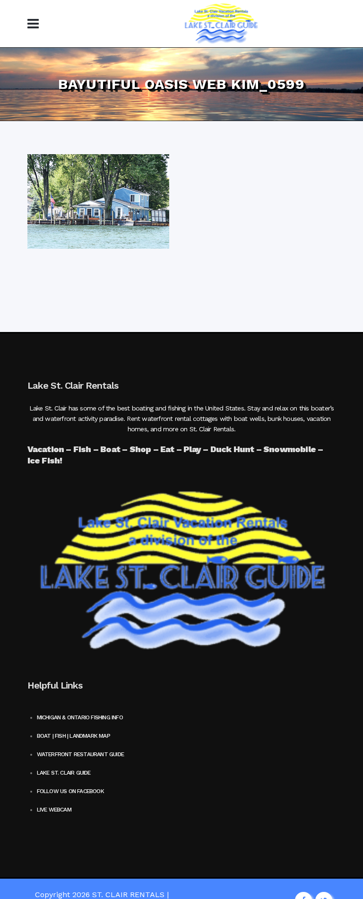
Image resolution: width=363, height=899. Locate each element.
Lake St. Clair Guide (64, 772)
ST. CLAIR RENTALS (128, 894)
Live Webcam (54, 809)
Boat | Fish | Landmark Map (73, 736)
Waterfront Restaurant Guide (80, 754)
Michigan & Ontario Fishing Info (80, 717)
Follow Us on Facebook (70, 791)
